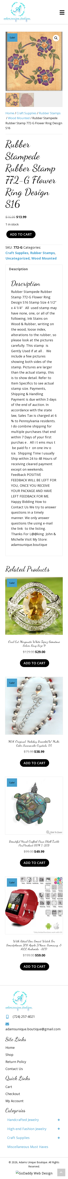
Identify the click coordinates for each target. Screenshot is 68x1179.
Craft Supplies (26, 113)
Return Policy (15, 1061)
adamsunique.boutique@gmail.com (33, 1029)
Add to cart (21, 234)
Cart (8, 1087)
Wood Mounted (19, 118)
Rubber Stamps (50, 113)
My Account (14, 1101)
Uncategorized (17, 258)
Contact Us (14, 1069)
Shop (9, 1054)
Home (9, 113)
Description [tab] (18, 269)
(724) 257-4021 (24, 1016)
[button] (56, 38)
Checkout (12, 1094)
